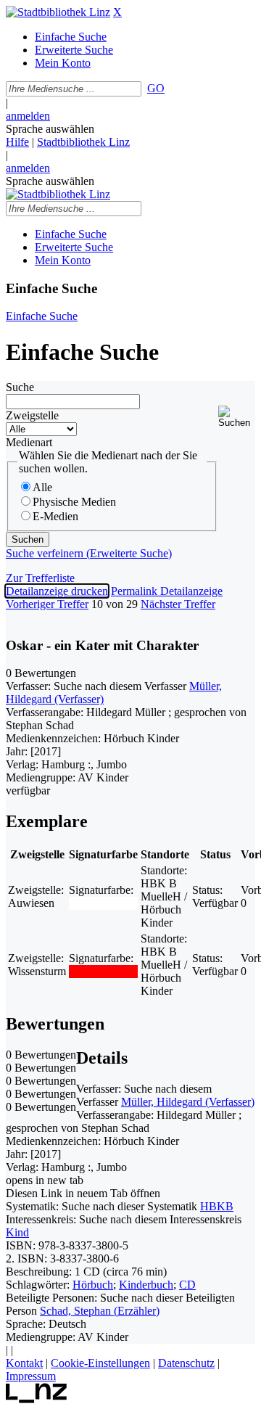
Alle (42, 487)
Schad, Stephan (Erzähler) (100, 1311)
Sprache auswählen (50, 129)
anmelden (28, 116)
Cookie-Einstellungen (100, 1363)
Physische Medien (74, 502)
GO (156, 88)
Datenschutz (186, 1363)
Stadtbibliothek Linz (83, 142)
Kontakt (24, 1363)
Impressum (31, 1376)
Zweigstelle (32, 415)
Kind (17, 1232)
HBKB (216, 1206)
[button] (236, 417)
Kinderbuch (146, 1284)
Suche (20, 387)
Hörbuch (92, 1284)
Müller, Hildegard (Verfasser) (187, 1102)
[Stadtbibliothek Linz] (58, 12)
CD (187, 1284)
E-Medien (55, 516)
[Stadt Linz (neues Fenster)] (36, 1399)
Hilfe (17, 142)
